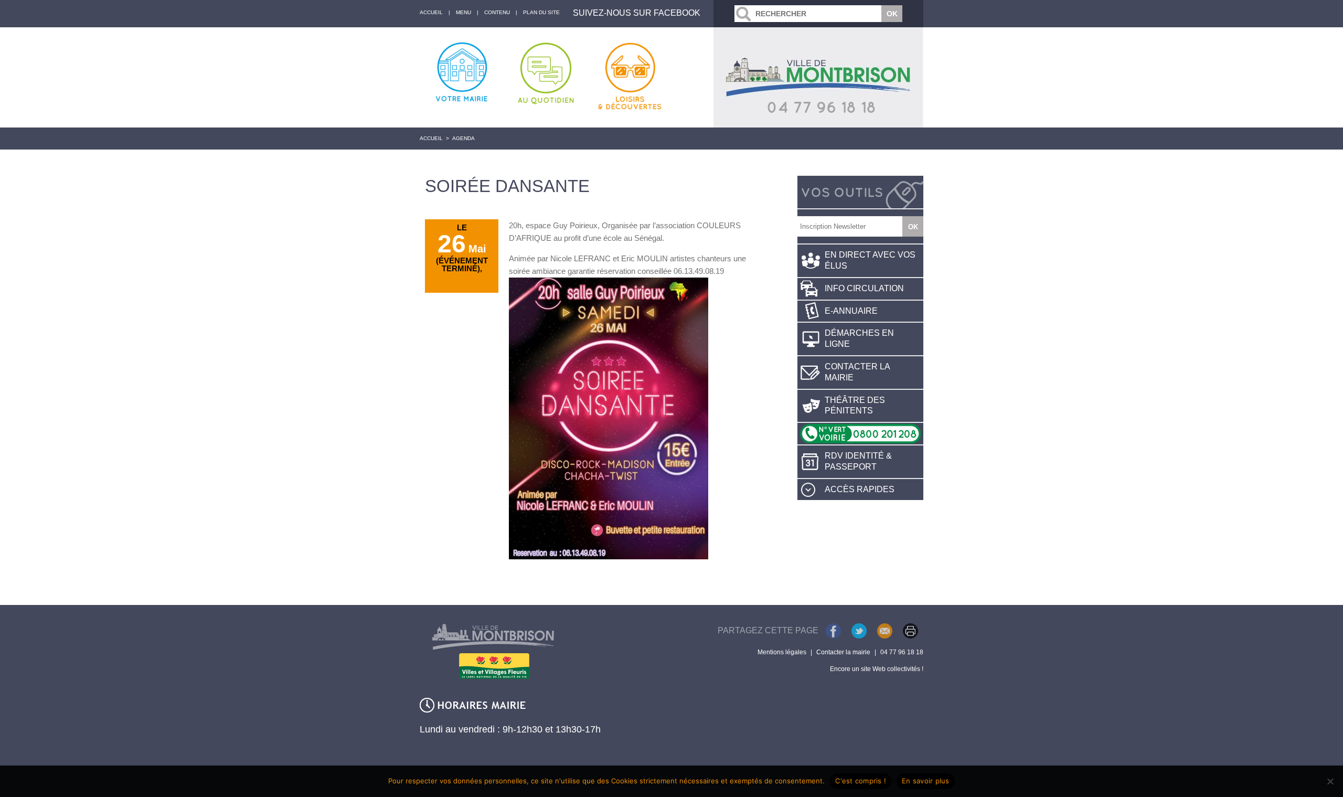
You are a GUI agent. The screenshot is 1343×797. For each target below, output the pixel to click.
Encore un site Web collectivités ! (876, 669)
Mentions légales (782, 652)
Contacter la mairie (857, 372)
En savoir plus (926, 781)
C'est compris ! (860, 781)
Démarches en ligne (859, 338)
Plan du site (541, 12)
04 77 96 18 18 (901, 652)
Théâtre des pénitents (855, 406)
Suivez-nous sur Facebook (636, 12)
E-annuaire (851, 310)
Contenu (497, 12)
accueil (431, 12)
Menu (463, 12)
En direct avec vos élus (870, 260)
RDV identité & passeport (858, 461)
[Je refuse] (1330, 781)
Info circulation (864, 288)
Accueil (431, 138)
